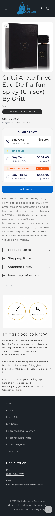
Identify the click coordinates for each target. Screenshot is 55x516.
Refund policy (24, 505)
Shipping (6, 123)
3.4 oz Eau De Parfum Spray (22, 111)
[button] (6, 8)
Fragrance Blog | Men (18, 437)
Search (10, 403)
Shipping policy (38, 510)
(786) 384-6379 (15, 474)
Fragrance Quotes (16, 444)
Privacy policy (40, 505)
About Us (11, 410)
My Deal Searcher (25, 501)
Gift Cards (12, 424)
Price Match (13, 417)
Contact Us (12, 451)
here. (19, 389)
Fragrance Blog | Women (20, 431)
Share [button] (8, 285)
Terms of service (20, 510)
